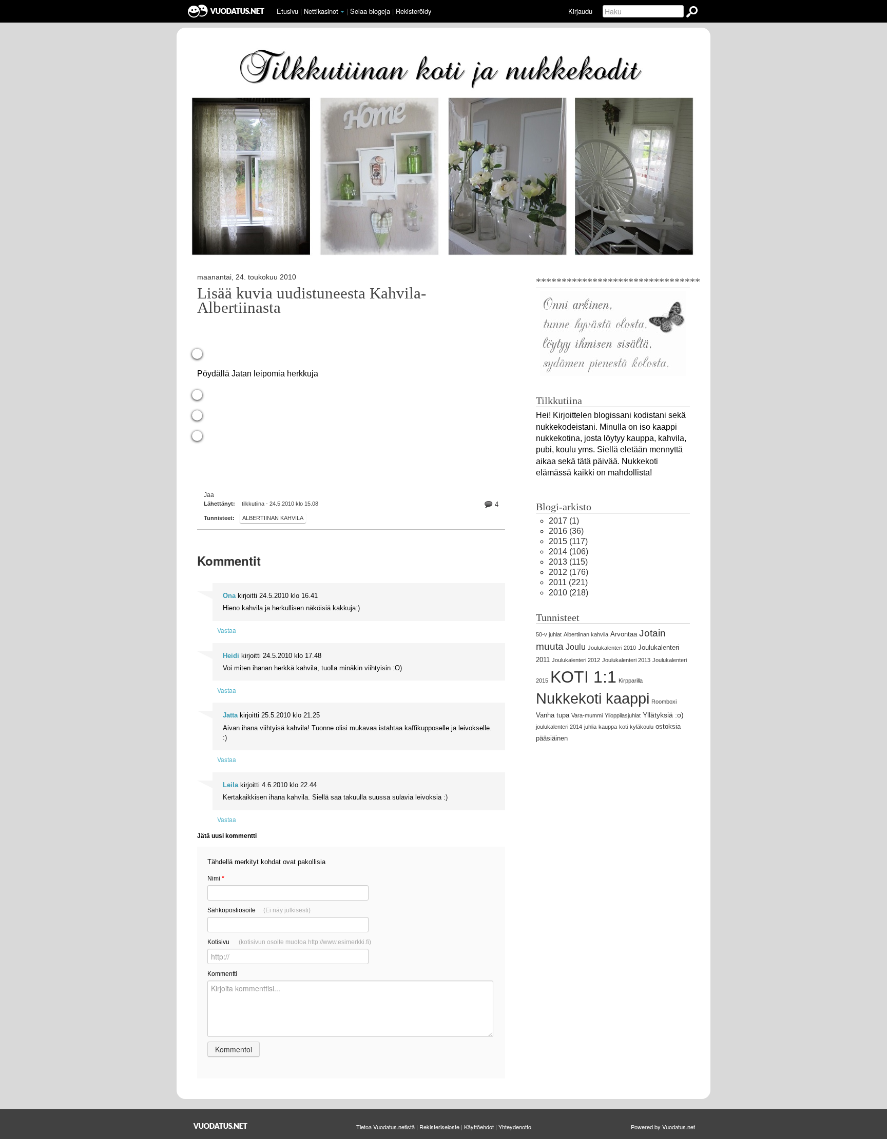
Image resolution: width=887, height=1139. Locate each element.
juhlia (590, 727)
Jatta (230, 715)
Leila (230, 785)
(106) (568, 551)
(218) (568, 592)
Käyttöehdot (479, 1127)
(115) (568, 561)
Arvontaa (623, 634)
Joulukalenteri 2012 (576, 660)
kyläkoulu (641, 727)
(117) (568, 541)
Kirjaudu (580, 11)
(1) (564, 520)
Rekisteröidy (413, 11)
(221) (568, 582)
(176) (568, 572)
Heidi (231, 656)
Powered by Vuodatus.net (663, 1127)
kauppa (608, 727)
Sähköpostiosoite (259, 910)
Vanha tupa (552, 715)
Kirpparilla (631, 680)
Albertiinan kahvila (272, 518)
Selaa (370, 11)
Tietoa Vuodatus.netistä (385, 1127)
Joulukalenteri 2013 (626, 660)
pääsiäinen (552, 738)
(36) (566, 531)
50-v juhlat (549, 634)
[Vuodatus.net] (220, 1126)
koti (623, 727)
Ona (229, 596)
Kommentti (222, 974)
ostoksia (668, 726)
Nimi (215, 878)
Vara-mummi (587, 715)
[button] (342, 12)
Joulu (576, 647)
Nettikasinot (321, 11)
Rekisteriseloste (439, 1127)
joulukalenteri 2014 (559, 727)
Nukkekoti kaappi (592, 698)
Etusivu (287, 11)
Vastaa (226, 630)
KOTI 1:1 (583, 677)
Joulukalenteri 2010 (612, 648)
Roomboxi (664, 701)
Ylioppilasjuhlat (623, 715)
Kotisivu (289, 942)
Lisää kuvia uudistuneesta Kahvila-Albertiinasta (311, 300)
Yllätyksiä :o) (663, 715)
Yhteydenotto (514, 1127)
